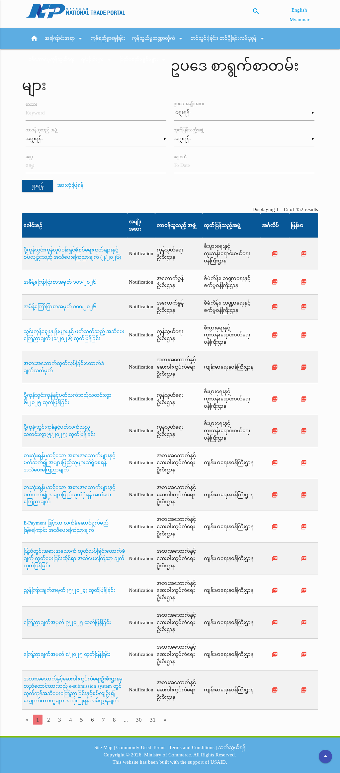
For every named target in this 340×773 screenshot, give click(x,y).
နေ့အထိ (180, 157)
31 (153, 719)
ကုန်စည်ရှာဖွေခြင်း (108, 38)
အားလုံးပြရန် (70, 185)
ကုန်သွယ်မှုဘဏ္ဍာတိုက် (158, 38)
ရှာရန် (38, 185)
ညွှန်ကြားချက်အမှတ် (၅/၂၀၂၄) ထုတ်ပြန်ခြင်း (69, 590)
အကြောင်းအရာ (64, 38)
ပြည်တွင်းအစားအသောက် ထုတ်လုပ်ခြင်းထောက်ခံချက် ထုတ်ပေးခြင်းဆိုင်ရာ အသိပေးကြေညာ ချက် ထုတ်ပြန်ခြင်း (74, 558)
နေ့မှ (29, 157)
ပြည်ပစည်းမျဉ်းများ (144, 60)
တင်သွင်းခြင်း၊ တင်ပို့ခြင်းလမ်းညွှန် (228, 38)
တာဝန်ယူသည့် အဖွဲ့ (41, 130)
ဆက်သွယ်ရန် (231, 747)
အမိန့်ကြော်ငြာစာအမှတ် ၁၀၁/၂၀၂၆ (60, 282)
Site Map (103, 747)
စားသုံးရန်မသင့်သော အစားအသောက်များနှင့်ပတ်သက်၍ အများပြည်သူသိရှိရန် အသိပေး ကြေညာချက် (69, 495)
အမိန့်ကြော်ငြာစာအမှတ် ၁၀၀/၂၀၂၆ (60, 306)
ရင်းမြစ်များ (97, 60)
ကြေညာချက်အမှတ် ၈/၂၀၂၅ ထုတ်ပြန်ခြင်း (67, 654)
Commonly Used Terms (140, 747)
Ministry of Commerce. (168, 754)
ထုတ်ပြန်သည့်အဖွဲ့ (189, 130)
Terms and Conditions (191, 747)
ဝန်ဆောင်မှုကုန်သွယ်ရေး (52, 59)
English (300, 10)
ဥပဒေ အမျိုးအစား (189, 104)
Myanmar (299, 19)
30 (139, 719)
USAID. (219, 762)
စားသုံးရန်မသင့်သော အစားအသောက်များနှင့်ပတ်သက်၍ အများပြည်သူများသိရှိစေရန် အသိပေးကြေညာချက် (69, 463)
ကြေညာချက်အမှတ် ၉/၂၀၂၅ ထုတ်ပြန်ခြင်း (67, 622)
